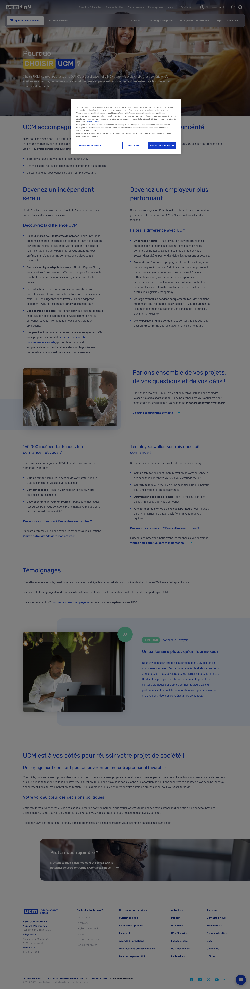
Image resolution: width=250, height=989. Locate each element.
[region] (126, 126)
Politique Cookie (93, 121)
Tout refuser (134, 145)
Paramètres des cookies (89, 145)
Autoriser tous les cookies (162, 145)
